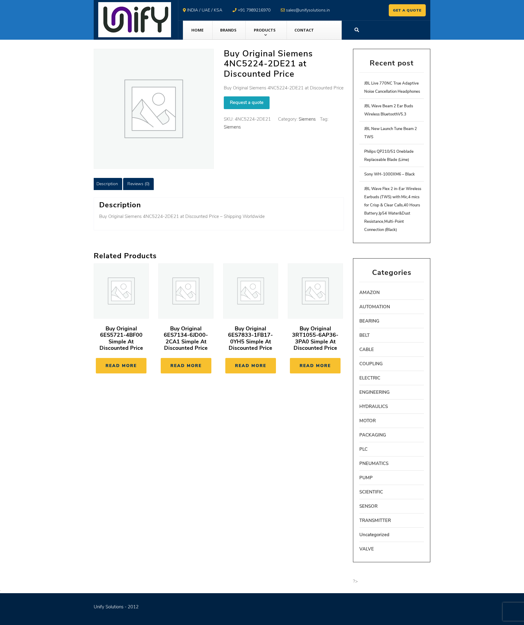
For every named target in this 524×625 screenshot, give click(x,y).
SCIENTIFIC (371, 492)
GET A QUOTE (407, 10)
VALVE (366, 549)
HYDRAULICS (373, 406)
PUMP (366, 478)
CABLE (366, 349)
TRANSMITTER (375, 520)
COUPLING (371, 364)
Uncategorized (374, 535)
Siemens (307, 119)
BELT (364, 335)
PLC (363, 449)
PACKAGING (372, 435)
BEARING (369, 321)
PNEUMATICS (373, 463)
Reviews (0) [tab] (138, 184)
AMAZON (369, 292)
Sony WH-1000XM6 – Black (389, 174)
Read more (121, 366)
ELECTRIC (369, 378)
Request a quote (247, 102)
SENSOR (368, 506)
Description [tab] (107, 184)
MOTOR (367, 421)
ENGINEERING (374, 392)
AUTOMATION (374, 307)
